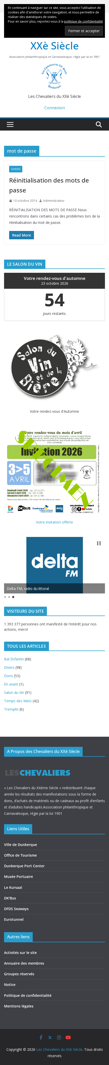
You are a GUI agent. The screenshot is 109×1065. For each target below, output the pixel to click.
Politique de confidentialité (27, 995)
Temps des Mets (18, 700)
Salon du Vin (14, 692)
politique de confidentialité (83, 21)
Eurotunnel (14, 919)
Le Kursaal (13, 887)
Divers (15, 169)
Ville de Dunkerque (20, 844)
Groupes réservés (19, 973)
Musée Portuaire (18, 876)
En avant (11, 684)
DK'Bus (10, 898)
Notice (9, 984)
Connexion (54, 108)
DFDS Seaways (16, 908)
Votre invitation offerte (54, 522)
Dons (8, 675)
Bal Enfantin (14, 659)
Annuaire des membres (24, 963)
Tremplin (11, 709)
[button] (98, 543)
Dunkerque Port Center (24, 865)
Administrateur (54, 200)
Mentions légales (18, 1006)
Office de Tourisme (20, 855)
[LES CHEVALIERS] (37, 765)
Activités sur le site (20, 952)
